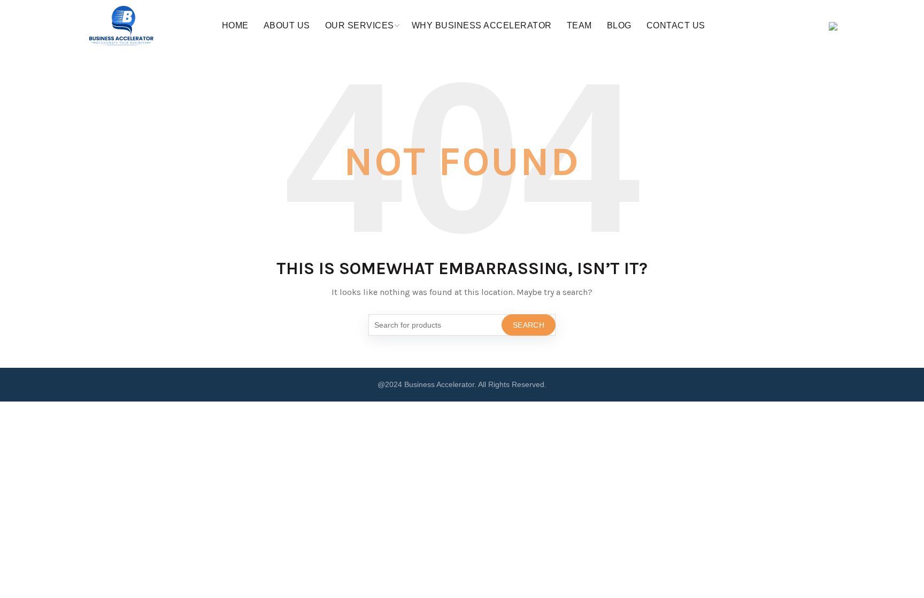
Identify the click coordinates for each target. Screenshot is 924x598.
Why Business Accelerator (482, 25)
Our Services (359, 25)
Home (235, 25)
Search (528, 325)
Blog (619, 25)
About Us (287, 25)
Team (579, 25)
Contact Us (675, 25)
